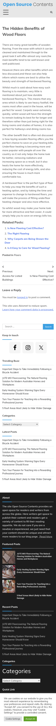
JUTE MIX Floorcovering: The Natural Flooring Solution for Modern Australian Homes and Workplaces (24, 381)
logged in (22, 297)
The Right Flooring (18, 233)
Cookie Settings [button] (13, 719)
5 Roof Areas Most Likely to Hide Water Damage (26, 408)
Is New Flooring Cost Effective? (25, 228)
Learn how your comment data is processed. (28, 309)
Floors (17, 255)
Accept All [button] (30, 719)
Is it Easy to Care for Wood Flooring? (28, 247)
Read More (45, 536)
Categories (16, 671)
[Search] (51, 12)
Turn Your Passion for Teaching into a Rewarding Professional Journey (33, 585)
